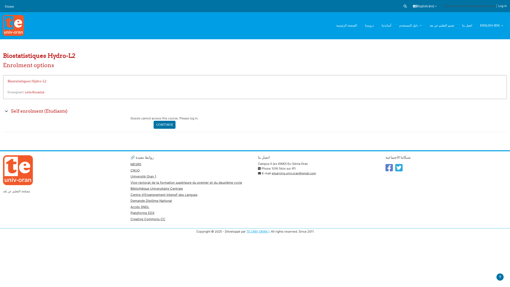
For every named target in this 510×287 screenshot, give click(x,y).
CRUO (135, 170)
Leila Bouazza (34, 92)
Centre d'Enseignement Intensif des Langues (163, 195)
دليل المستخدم (409, 25)
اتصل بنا (467, 25)
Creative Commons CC (147, 219)
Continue (164, 125)
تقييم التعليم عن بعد (442, 25)
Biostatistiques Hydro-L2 (27, 81)
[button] (405, 6)
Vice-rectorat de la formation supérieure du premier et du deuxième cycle (186, 183)
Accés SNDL (139, 207)
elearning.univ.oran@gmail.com (294, 173)
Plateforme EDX (142, 213)
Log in (502, 6)
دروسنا (369, 25)
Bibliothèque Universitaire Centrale (156, 189)
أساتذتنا (386, 25)
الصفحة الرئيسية (346, 25)
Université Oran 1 (143, 176)
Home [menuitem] (9, 6)
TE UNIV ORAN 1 (257, 231)
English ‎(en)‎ (490, 25)
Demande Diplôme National (151, 201)
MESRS (135, 164)
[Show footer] (500, 277)
